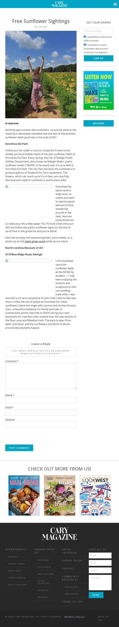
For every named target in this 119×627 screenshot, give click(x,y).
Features (13, 557)
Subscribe (43, 560)
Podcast (68, 568)
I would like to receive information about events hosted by (96, 49)
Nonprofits (71, 587)
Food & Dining (16, 564)
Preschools (72, 594)
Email (9, 407)
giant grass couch (35, 241)
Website (10, 419)
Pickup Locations (44, 582)
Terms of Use (72, 601)
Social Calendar (69, 551)
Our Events (44, 567)
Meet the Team (46, 574)
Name (9, 395)
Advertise (43, 590)
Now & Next (14, 571)
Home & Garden (17, 578)
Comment (12, 361)
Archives (98, 123)
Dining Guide (72, 560)
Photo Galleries (17, 585)
